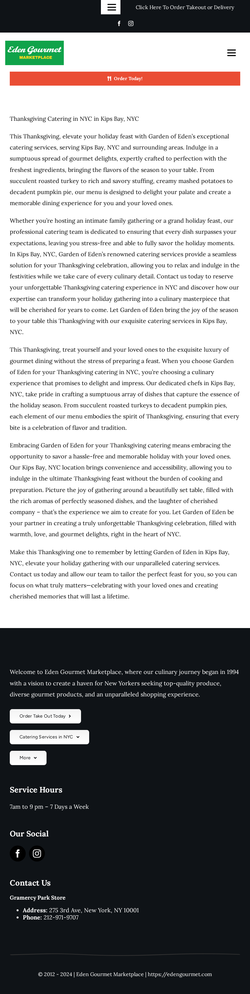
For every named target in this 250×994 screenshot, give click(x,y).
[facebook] (119, 23)
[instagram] (130, 23)
